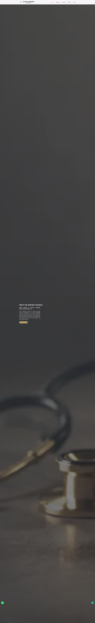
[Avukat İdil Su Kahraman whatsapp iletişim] (92, 603)
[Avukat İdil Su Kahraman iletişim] (2, 602)
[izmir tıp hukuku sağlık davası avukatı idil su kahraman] (27, 2)
